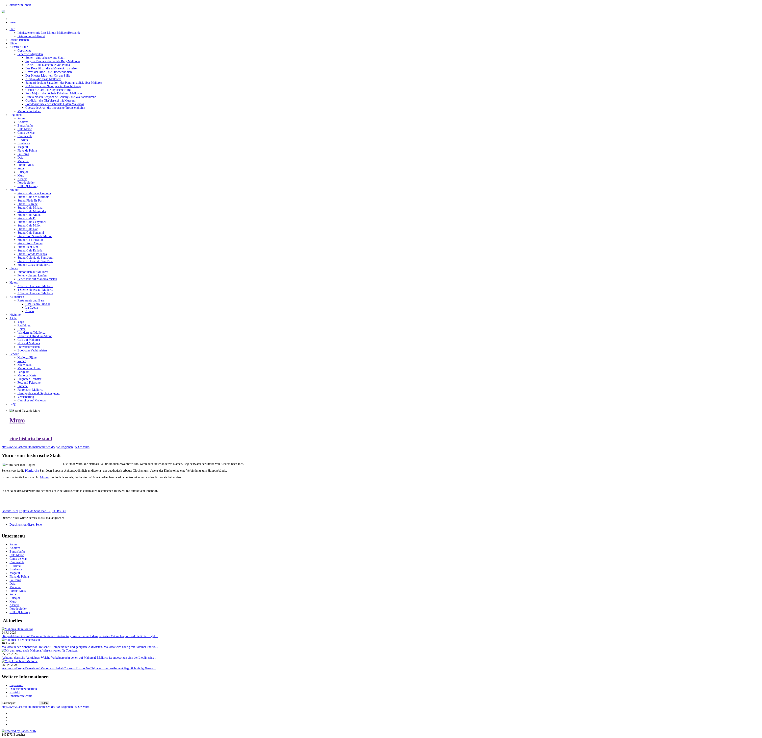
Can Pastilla (24, 136)
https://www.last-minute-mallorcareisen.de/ (28, 447)
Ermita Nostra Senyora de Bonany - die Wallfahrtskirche (60, 97)
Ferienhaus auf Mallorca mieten (37, 279)
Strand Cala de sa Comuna (34, 193)
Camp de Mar (26, 132)
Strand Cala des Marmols (33, 197)
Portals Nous (25, 164)
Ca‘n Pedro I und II (37, 304)
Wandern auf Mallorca (31, 332)
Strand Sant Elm (27, 247)
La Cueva (31, 307)
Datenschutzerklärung (31, 36)
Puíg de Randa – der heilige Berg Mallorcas (52, 61)
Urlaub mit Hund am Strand (34, 336)
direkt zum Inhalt (20, 5)
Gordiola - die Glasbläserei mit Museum (50, 100)
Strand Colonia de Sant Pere (35, 261)
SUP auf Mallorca (28, 343)
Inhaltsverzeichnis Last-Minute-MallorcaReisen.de (48, 32)
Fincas (14, 268)
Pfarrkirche (32, 470)
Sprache (22, 386)
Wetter (21, 361)
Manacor (23, 161)
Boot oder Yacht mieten (32, 350)
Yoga (20, 321)
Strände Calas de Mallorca (33, 264)
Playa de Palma (27, 150)
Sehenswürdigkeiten (30, 54)
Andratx (22, 122)
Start (12, 29)
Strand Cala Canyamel (31, 222)
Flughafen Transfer (29, 379)
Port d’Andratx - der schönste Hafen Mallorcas (54, 104)
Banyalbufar (25, 125)
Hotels (14, 282)
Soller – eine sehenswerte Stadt (44, 57)
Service (14, 354)
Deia (20, 157)
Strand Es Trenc (27, 204)
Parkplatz (23, 371)
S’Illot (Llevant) (27, 186)
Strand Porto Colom (29, 243)
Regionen (16, 114)
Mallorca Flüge (27, 357)
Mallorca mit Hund (29, 368)
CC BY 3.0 (59, 511)
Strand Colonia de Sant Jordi (35, 257)
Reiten (21, 329)
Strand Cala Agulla (29, 214)
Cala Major (24, 129)
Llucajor (22, 172)
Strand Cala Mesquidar (31, 211)
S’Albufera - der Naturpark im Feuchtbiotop (53, 86)
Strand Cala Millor (29, 225)
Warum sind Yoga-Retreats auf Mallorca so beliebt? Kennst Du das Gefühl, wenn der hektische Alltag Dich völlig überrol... (79, 668)
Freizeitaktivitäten (28, 346)
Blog (13, 404)
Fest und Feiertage (28, 382)
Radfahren (24, 325)
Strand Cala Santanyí (30, 232)
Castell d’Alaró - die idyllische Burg (48, 89)
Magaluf (22, 147)
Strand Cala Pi (26, 218)
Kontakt (15, 692)
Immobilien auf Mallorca (32, 272)
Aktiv (13, 318)
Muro (20, 175)
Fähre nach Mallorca (30, 389)
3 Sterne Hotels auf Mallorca (35, 286)
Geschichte (24, 50)
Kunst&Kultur (19, 47)
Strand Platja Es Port (30, 200)
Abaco (29, 311)
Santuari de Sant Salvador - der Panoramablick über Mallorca (63, 82)
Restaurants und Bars (30, 300)
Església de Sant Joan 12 (34, 511)
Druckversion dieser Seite (26, 524)
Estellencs (23, 143)
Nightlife (15, 314)
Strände (14, 189)
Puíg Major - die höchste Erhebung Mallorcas (53, 93)
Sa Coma (23, 154)
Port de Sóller (26, 182)
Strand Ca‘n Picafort (30, 239)
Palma (21, 118)
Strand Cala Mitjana (29, 207)
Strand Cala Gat (27, 229)
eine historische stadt (31, 438)
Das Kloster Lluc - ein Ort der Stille (47, 75)
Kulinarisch (17, 296)
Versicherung (25, 396)
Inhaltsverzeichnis (21, 696)
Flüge (13, 43)
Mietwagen (24, 364)
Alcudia (22, 179)
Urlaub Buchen (19, 39)
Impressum (16, 685)
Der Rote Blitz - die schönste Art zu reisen (51, 68)
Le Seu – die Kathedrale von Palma (47, 64)
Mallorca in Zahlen (29, 111)
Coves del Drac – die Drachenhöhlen (48, 72)
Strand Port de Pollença (32, 254)
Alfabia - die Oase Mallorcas (43, 79)
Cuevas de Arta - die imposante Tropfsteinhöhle (55, 107)
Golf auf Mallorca (28, 339)
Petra (20, 168)
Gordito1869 (10, 511)
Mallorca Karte (26, 375)
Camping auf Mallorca (31, 400)
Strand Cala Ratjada (29, 250)
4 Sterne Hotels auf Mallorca (35, 289)
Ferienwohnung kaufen (32, 275)
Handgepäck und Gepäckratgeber (38, 393)
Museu (44, 477)
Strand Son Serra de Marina (34, 236)
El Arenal (23, 139)
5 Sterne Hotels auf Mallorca (35, 293)
